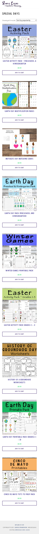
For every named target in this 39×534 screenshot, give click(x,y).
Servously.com (20, 530)
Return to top (19, 525)
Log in (28, 530)
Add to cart (19, 72)
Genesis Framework (21, 527)
